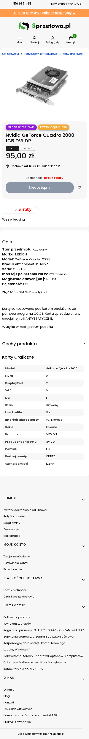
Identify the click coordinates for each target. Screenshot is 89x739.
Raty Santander (14, 516)
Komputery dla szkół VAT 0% (23, 669)
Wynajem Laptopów (17, 624)
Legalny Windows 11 (16, 649)
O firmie (8, 690)
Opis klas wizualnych (17, 709)
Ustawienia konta (15, 563)
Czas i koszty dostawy (18, 596)
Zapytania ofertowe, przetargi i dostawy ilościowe (38, 637)
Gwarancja (11, 529)
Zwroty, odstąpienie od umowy (25, 510)
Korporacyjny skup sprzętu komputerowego (34, 643)
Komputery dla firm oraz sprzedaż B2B (30, 715)
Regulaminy (11, 523)
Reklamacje (11, 536)
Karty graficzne (73, 54)
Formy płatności (14, 590)
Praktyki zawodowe (17, 722)
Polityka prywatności (17, 617)
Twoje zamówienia (16, 556)
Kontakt (8, 702)
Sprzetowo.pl (10, 54)
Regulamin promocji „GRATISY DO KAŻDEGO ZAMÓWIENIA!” (43, 630)
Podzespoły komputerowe (40, 54)
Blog (6, 696)
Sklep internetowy (39, 734)
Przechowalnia (13, 569)
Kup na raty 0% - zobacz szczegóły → (44, 13)
